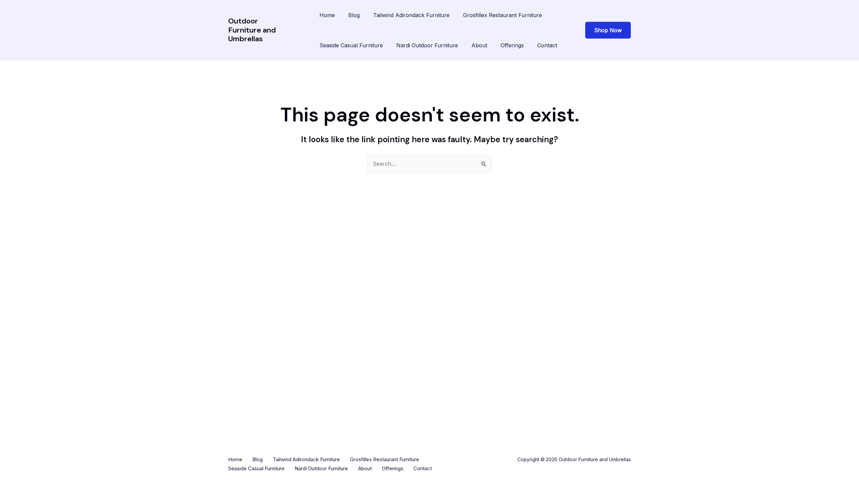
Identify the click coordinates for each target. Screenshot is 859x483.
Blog (354, 15)
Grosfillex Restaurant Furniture (502, 15)
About (479, 45)
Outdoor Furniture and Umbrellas (252, 30)
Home (327, 15)
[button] (608, 30)
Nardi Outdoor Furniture (427, 45)
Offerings (512, 45)
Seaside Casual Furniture (351, 45)
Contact (547, 45)
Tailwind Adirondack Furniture (411, 15)
